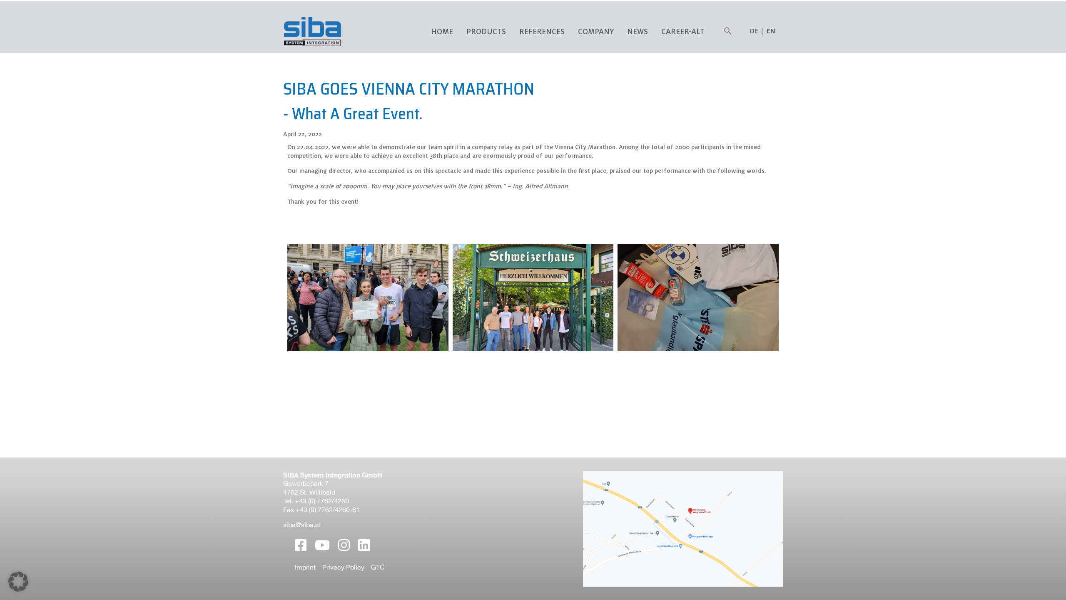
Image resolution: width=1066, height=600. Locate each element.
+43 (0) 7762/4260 (322, 501)
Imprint (305, 567)
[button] (728, 32)
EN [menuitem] (771, 31)
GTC (378, 567)
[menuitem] (771, 31)
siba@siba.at (302, 524)
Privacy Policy (343, 567)
